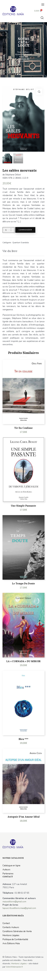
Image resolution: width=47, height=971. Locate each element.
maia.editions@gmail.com (14, 901)
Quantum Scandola (20, 242)
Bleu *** (23, 739)
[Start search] (42, 18)
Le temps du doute (23, 583)
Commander (25, 230)
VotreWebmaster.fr (14, 966)
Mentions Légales (19, 963)
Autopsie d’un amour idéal (24, 816)
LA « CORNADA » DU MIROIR (23, 661)
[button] (42, 4)
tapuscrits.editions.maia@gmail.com (19, 908)
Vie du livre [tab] (10, 251)
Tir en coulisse (23, 427)
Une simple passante (23, 505)
